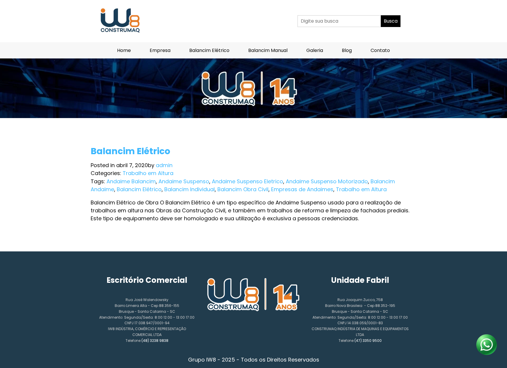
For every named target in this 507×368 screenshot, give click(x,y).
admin (164, 165)
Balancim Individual (189, 189)
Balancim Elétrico (209, 50)
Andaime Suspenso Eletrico (247, 181)
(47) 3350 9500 (368, 340)
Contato (380, 50)
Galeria (314, 50)
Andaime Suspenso (183, 181)
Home (124, 50)
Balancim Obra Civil (242, 189)
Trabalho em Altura (148, 173)
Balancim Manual (268, 50)
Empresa (160, 50)
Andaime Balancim (131, 181)
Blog (347, 50)
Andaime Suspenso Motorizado (327, 181)
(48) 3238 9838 (154, 340)
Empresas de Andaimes (302, 189)
